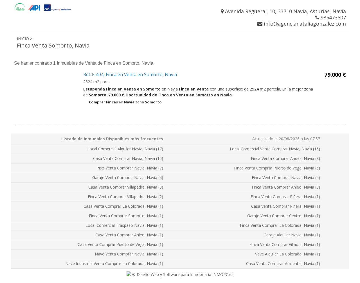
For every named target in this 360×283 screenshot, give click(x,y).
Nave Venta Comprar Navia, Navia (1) (129, 254)
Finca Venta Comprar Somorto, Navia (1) (126, 215)
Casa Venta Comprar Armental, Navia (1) (283, 263)
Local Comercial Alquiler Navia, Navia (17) (125, 148)
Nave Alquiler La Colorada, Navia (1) (287, 254)
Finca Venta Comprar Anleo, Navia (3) (286, 187)
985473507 (332, 17)
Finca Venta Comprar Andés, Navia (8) (285, 158)
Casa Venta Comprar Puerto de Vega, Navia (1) (120, 244)
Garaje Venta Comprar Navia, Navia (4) (127, 177)
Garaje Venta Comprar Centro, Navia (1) (283, 215)
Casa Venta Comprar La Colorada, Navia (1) (123, 206)
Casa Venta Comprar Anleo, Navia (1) (129, 234)
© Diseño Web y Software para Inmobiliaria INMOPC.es (182, 274)
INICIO (23, 38)
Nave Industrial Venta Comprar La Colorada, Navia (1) (114, 263)
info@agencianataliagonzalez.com (304, 23)
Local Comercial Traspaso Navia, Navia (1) (124, 225)
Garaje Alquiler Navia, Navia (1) (292, 234)
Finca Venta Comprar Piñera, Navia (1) (285, 196)
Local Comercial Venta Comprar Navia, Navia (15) (275, 148)
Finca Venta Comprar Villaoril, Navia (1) (284, 244)
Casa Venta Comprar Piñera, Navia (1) (285, 206)
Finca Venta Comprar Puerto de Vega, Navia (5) (277, 168)
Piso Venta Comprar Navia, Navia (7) (129, 168)
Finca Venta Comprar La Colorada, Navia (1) (280, 225)
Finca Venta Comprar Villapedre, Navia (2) (125, 196)
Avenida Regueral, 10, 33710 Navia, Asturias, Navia (285, 11)
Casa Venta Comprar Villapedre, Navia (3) (125, 187)
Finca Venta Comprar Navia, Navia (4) (286, 177)
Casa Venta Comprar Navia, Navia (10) (128, 158)
